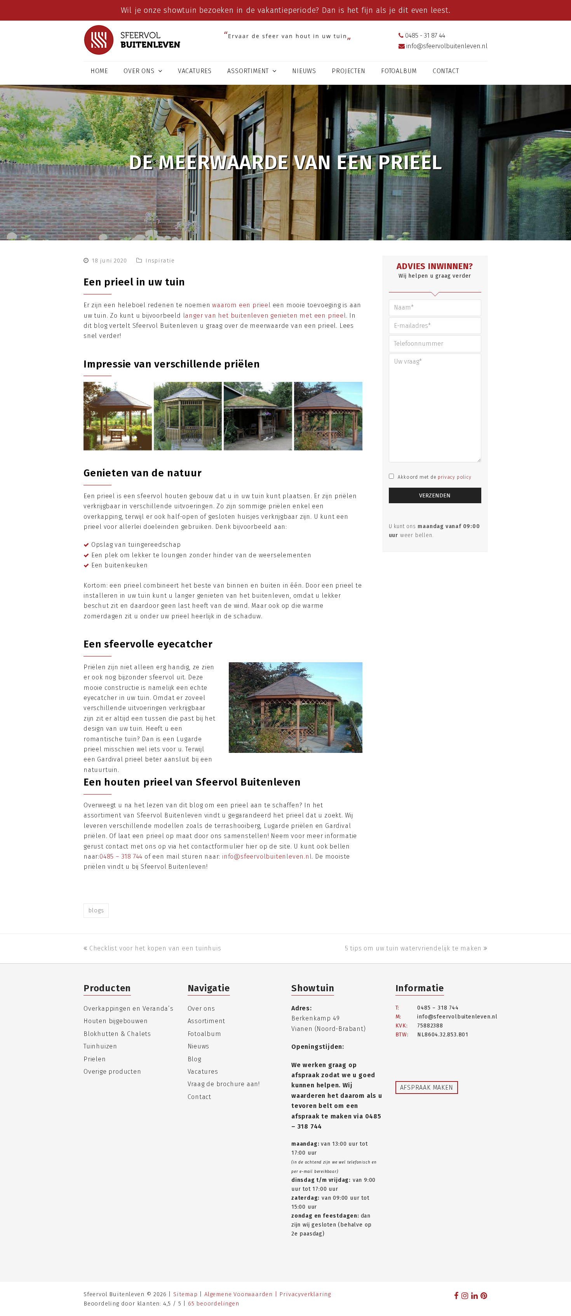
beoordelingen (213, 1303)
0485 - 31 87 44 (424, 35)
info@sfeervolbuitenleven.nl (446, 46)
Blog (194, 1059)
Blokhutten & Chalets (117, 1034)
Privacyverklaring (305, 1294)
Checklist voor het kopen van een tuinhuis (155, 948)
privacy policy (454, 477)
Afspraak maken (426, 1087)
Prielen (95, 1059)
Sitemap (185, 1294)
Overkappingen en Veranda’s (129, 1008)
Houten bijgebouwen (116, 1021)
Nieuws (199, 1046)
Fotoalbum (204, 1034)
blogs (96, 910)
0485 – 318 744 (121, 856)
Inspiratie (160, 260)
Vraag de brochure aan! (224, 1084)
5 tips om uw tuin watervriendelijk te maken (413, 948)
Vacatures (203, 1071)
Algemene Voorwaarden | (241, 1294)
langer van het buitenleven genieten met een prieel (264, 315)
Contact (200, 1097)
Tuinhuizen (100, 1046)
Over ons (201, 1008)
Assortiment (207, 1021)
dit (403, 10)
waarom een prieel (241, 305)
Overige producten (112, 1071)
